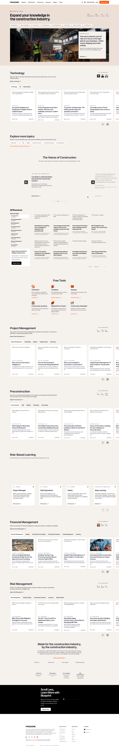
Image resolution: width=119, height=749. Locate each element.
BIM (23, 142)
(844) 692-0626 (90, 2)
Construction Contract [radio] (40, 597)
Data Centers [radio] (26, 86)
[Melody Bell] (98, 586)
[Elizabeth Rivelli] (102, 586)
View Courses (16, 503)
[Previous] (103, 124)
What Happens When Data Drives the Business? (99, 252)
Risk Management (14, 25)
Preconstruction (36, 25)
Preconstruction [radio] (15, 405)
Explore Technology (14, 81)
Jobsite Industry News (63, 741)
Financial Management (56, 25)
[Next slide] (93, 182)
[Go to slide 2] (55, 201)
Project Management (46, 25)
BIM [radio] (23, 405)
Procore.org (74, 741)
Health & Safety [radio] (27, 597)
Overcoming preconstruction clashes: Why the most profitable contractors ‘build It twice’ (62, 228)
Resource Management (25, 25)
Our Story (73, 729)
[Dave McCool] (102, 75)
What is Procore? (62, 729)
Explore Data (16, 263)
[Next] (107, 124)
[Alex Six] (102, 331)
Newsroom (73, 739)
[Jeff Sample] (106, 75)
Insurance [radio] (51, 597)
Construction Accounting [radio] (38, 534)
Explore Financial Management (17, 528)
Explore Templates (55, 297)
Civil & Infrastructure (60, 142)
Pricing (60, 2)
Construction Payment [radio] (54, 534)
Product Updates (62, 732)
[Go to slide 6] (67, 201)
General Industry (67, 25)
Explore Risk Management (16, 592)
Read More (82, 56)
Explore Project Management (17, 336)
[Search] (82, 2)
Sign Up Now (45, 709)
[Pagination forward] (105, 266)
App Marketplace (62, 737)
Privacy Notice (41, 745)
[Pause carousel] (88, 197)
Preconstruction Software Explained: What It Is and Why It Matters (61, 253)
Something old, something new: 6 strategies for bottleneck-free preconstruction (42, 228)
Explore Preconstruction (16, 399)
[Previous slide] (26, 182)
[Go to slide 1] (51, 201)
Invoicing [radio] (78, 534)
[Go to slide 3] (58, 201)
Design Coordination (77, 25)
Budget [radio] (35, 341)
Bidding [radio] (29, 405)
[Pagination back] (102, 266)
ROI (60, 734)
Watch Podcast (35, 196)
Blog (72, 730)
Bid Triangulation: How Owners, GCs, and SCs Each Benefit (99, 227)
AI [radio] (20, 86)
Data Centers (13, 142)
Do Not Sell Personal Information (55, 745)
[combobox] (99, 266)
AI (19, 142)
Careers (73, 732)
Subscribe (97, 503)
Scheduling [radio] (28, 341)
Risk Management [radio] (15, 597)
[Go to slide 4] (61, 201)
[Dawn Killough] (98, 524)
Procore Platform (62, 730)
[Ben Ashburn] (106, 394)
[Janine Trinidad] (98, 331)
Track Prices (54, 313)
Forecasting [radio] (45, 405)
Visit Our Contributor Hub (58, 658)
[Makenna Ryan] (106, 331)
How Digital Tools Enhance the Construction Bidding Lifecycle (80, 253)
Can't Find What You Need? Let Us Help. (19, 146)
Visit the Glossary (75, 297)
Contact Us (73, 734)
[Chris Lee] (98, 394)
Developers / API (62, 739)
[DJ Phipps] (98, 75)
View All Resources (87, 25)
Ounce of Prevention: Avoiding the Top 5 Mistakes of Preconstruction (42, 253)
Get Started (34, 313)
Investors (73, 736)
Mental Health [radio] (60, 597)
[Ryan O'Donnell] (106, 524)
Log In (97, 2)
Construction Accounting (49, 142)
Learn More (97, 196)
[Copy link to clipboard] (33, 487)
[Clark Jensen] (106, 586)
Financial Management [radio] (17, 534)
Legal (72, 737)
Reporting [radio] (53, 341)
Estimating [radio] (36, 405)
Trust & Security (62, 736)
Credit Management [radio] (68, 534)
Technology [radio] (14, 86)
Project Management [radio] (16, 341)
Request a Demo (104, 2)
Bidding (28, 142)
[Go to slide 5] (64, 201)
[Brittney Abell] (102, 524)
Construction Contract (36, 142)
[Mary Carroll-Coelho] (102, 394)
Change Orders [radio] (44, 341)
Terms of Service (47, 745)
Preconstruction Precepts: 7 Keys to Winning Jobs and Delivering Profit (80, 227)
